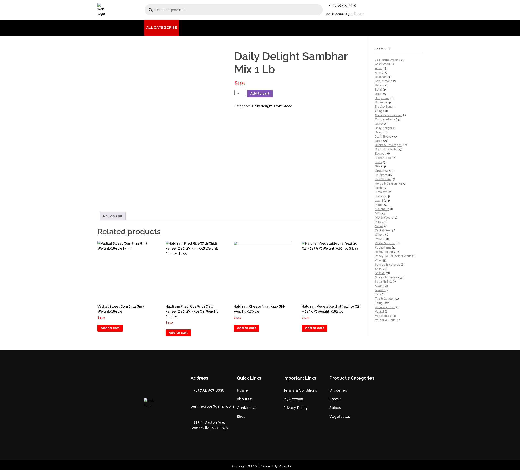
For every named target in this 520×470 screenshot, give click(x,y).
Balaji (378, 89)
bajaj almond (383, 81)
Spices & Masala (386, 277)
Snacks (380, 273)
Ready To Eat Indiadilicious (393, 256)
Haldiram (381, 175)
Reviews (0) (112, 216)
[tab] (113, 216)
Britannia (381, 102)
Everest (380, 153)
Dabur (379, 123)
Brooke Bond (384, 106)
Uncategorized (385, 307)
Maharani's (382, 209)
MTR (378, 222)
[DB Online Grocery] (107, 9)
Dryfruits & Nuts (386, 149)
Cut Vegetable (385, 119)
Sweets (380, 290)
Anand (379, 72)
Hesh (378, 187)
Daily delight (262, 106)
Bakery (379, 85)
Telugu (379, 303)
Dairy (378, 132)
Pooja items (383, 247)
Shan (378, 268)
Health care (383, 179)
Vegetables (383, 315)
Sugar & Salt (383, 281)
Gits (377, 166)
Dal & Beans (383, 136)
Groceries (381, 170)
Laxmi (379, 200)
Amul (378, 68)
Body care (382, 98)
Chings (379, 111)
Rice (378, 260)
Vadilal (379, 311)
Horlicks (380, 196)
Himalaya (381, 192)
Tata (378, 294)
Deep (378, 140)
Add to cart (259, 94)
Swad (379, 286)
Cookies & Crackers (388, 115)
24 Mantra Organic (387, 59)
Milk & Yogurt (384, 217)
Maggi (379, 204)
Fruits (378, 162)
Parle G (380, 239)
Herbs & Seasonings (388, 183)
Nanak (379, 226)
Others (379, 234)
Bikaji (378, 94)
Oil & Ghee (382, 230)
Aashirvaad (382, 64)
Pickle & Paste (385, 243)
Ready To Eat (384, 251)
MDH (378, 213)
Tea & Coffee (384, 298)
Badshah (381, 76)
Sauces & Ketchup (387, 264)
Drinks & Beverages (388, 145)
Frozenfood (283, 106)
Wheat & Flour (385, 320)
